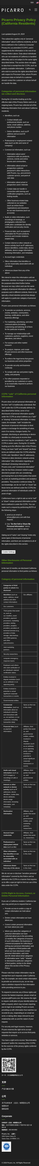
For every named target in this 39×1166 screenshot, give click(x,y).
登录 (32, 2)
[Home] (12, 9)
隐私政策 (5, 1109)
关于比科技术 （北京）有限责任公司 (16, 1103)
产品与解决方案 (8, 1089)
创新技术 (5, 1106)
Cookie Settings (8, 552)
